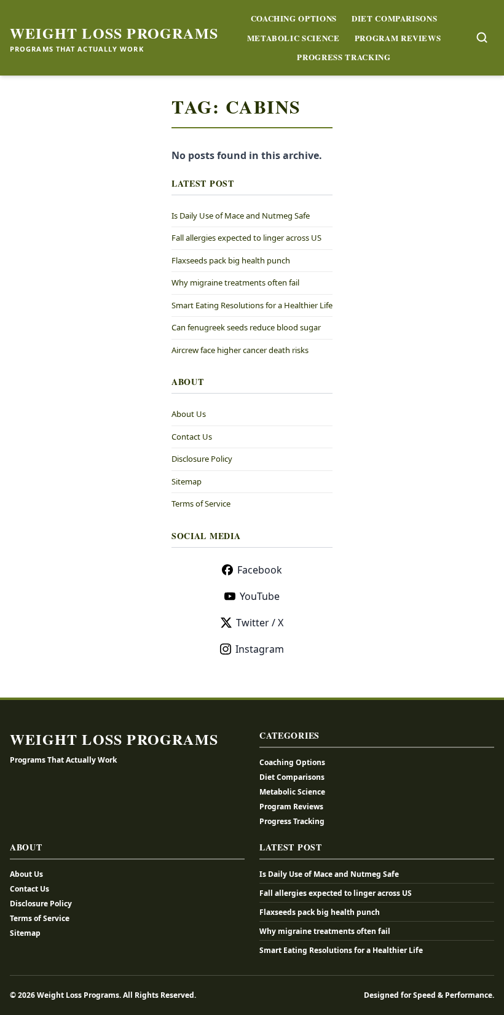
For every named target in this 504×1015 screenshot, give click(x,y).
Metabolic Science (293, 38)
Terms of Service (200, 503)
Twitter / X (259, 622)
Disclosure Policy (201, 458)
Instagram (259, 649)
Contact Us (191, 436)
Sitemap (186, 481)
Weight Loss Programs (114, 33)
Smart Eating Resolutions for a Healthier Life (252, 305)
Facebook (259, 570)
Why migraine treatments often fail (235, 282)
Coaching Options (294, 18)
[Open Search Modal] (482, 37)
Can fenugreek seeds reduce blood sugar (246, 327)
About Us (188, 413)
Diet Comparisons (394, 18)
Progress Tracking (343, 57)
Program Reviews (398, 38)
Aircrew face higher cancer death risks (240, 350)
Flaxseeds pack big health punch (230, 260)
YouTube (260, 596)
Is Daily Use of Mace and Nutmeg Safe (240, 215)
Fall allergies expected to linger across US (246, 237)
